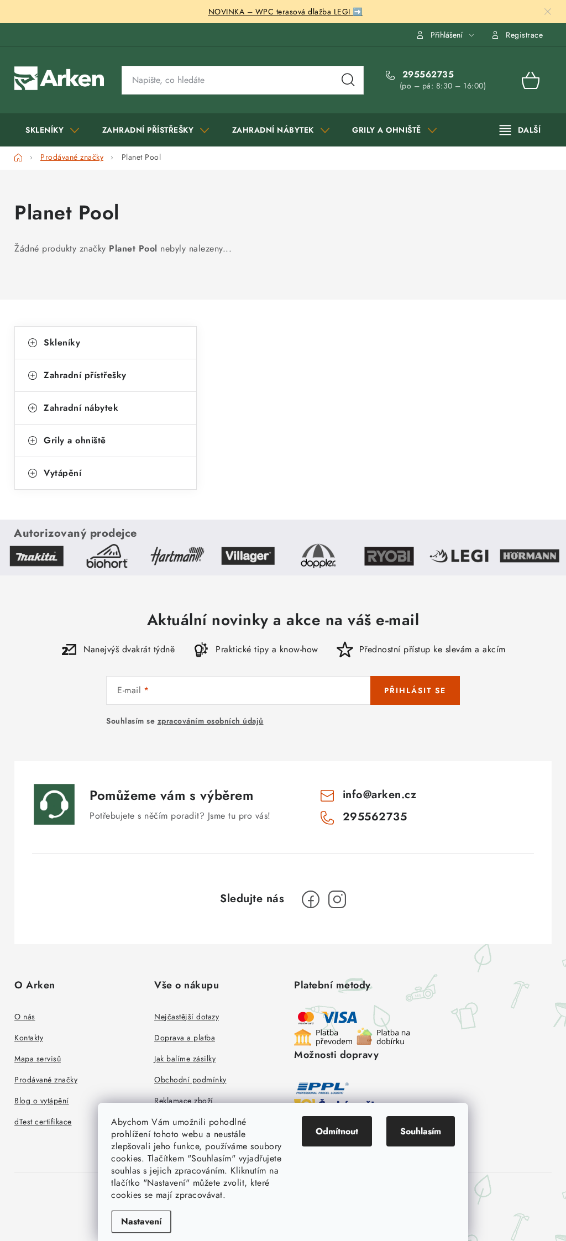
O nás (24, 1016)
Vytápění (62, 473)
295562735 (426, 74)
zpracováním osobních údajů (211, 720)
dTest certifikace (43, 1121)
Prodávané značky (45, 1079)
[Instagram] (337, 899)
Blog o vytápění (41, 1100)
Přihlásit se (415, 690)
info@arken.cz (380, 795)
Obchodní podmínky (190, 1079)
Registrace (524, 34)
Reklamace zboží (183, 1100)
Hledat (348, 80)
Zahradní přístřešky (85, 375)
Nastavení (141, 1221)
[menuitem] (52, 129)
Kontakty (28, 1037)
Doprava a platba (184, 1037)
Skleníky (62, 342)
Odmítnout (337, 1131)
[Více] (520, 129)
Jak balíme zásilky (185, 1058)
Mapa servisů (37, 1058)
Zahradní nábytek (81, 407)
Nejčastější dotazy (186, 1016)
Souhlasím (420, 1131)
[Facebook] (310, 899)
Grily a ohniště (75, 440)
